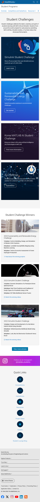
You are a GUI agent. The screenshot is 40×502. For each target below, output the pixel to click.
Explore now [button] (10, 186)
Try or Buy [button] (4, 462)
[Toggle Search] (33, 2)
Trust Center (4, 486)
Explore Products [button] (5, 458)
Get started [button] (10, 110)
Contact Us (16, 488)
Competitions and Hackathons (17, 11)
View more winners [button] (20, 349)
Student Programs (9, 6)
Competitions (20, 385)
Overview (4, 11)
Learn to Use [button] (4, 466)
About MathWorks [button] (6, 474)
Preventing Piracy (32, 486)
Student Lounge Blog (20, 441)
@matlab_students (23, 362)
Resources (20, 407)
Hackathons (20, 396)
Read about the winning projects (15, 256)
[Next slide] (36, 10)
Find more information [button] (13, 150)
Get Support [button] (4, 470)
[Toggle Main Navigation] (37, 2)
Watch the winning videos (13, 297)
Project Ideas (20, 419)
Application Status (6, 488)
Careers (20, 430)
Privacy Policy (21, 486)
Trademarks (13, 486)
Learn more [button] (10, 68)
